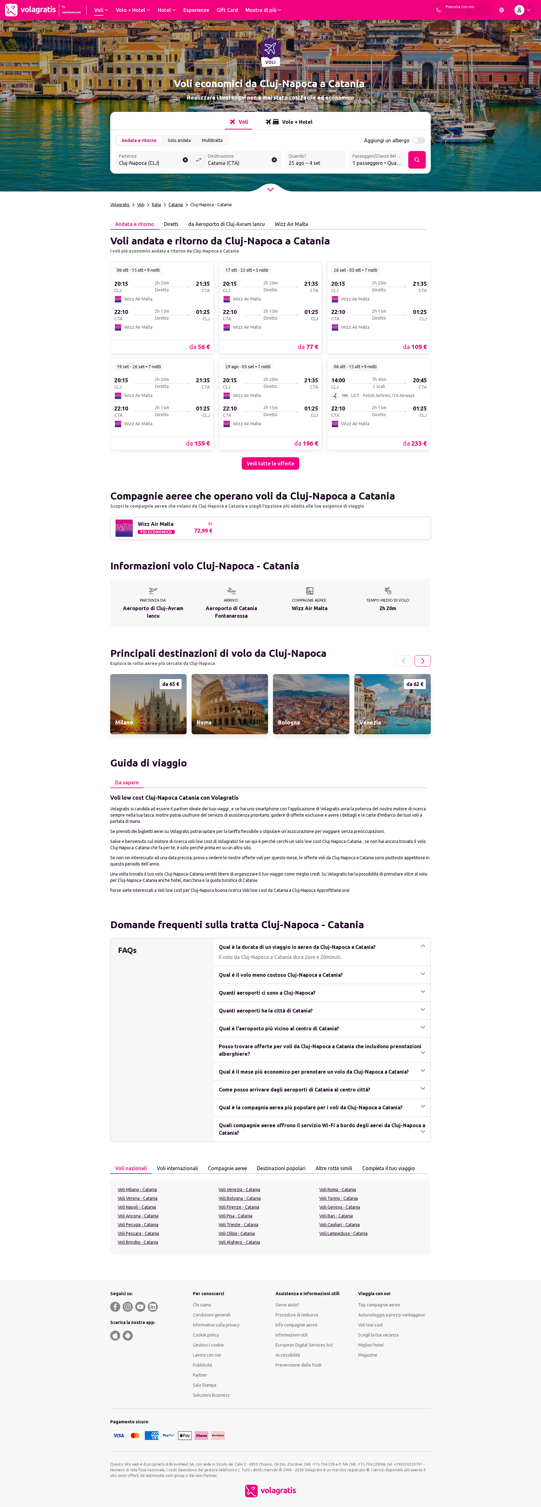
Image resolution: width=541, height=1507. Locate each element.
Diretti (171, 224)
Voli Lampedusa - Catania (343, 1233)
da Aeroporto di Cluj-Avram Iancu (226, 224)
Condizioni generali (211, 1314)
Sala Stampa (204, 1385)
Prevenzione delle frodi (298, 1365)
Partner (200, 1375)
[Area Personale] (523, 10)
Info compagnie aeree (296, 1324)
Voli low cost (370, 1324)
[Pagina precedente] (404, 661)
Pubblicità (202, 1365)
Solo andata (179, 140)
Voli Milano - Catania (137, 1189)
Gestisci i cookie (208, 1344)
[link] (162, 307)
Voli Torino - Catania (338, 1198)
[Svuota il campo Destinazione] (274, 160)
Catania (175, 204)
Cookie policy (206, 1334)
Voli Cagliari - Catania (339, 1224)
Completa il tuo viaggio (388, 1168)
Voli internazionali (177, 1168)
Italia (156, 204)
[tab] (238, 121)
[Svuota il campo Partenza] (185, 160)
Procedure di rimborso (297, 1314)
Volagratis (120, 204)
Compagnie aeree (227, 1168)
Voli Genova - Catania (339, 1207)
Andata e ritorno (139, 140)
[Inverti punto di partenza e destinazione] (199, 160)
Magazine (367, 1355)
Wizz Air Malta (291, 224)
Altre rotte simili (334, 1168)
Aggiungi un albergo (387, 140)
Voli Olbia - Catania (237, 1233)
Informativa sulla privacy (216, 1324)
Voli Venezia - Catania (239, 1189)
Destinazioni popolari (281, 1168)
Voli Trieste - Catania (238, 1224)
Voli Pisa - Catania (235, 1215)
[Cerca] (417, 160)
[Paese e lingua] (501, 10)
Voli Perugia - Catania (138, 1224)
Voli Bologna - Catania (240, 1198)
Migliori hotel (371, 1344)
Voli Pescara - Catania (138, 1233)
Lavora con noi (207, 1355)
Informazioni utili (292, 1334)
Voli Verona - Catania (137, 1198)
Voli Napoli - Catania (137, 1207)
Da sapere (127, 782)
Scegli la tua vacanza (378, 1334)
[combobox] (154, 160)
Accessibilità (288, 1355)
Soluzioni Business (211, 1395)
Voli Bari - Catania (336, 1215)
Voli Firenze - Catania (239, 1207)
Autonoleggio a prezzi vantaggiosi (391, 1314)
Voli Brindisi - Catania (138, 1242)
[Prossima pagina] (423, 661)
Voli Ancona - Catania (138, 1215)
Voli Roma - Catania (337, 1189)
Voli (140, 204)
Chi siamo (202, 1304)
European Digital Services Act (304, 1344)
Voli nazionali (131, 1168)
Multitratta (212, 140)
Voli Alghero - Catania (239, 1242)
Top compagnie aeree (379, 1304)
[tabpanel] (270, 350)
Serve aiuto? (287, 1304)
